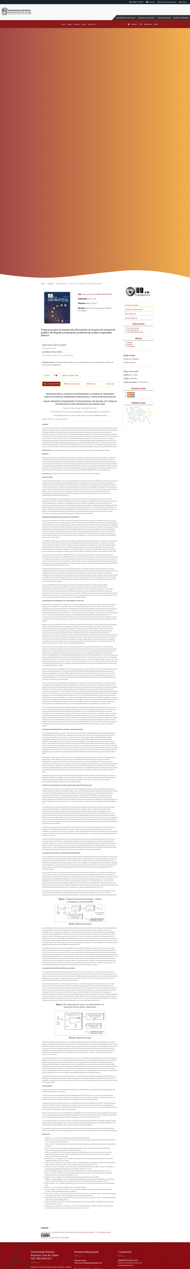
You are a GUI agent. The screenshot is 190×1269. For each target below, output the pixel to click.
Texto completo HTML (71, 375)
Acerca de (91, 24)
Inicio (63, 24)
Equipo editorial (131, 318)
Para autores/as (133, 330)
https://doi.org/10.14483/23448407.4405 (97, 294)
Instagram (135, 359)
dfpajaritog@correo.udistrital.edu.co (99, 412)
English (129, 342)
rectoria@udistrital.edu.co (126, 1265)
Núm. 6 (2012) (61, 284)
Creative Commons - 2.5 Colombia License (96, 1232)
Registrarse (148, 24)
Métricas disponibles (72, 384)
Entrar (156, 24)
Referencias (91, 384)
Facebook (127, 359)
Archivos (76, 24)
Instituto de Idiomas (181, 18)
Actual (69, 24)
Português (131, 346)
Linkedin (132, 362)
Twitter (126, 362)
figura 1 (79, 891)
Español (130, 344)
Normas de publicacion (134, 309)
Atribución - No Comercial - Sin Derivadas (55, 1238)
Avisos (83, 24)
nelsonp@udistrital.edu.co (99, 415)
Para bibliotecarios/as (135, 332)
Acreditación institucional (125, 18)
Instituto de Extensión (146, 18)
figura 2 (76, 998)
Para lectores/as (133, 328)
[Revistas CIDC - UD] (128, 24)
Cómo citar (110, 384)
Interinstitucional (164, 18)
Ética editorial (130, 314)
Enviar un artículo (131, 305)
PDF (47, 375)
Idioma (134, 24)
